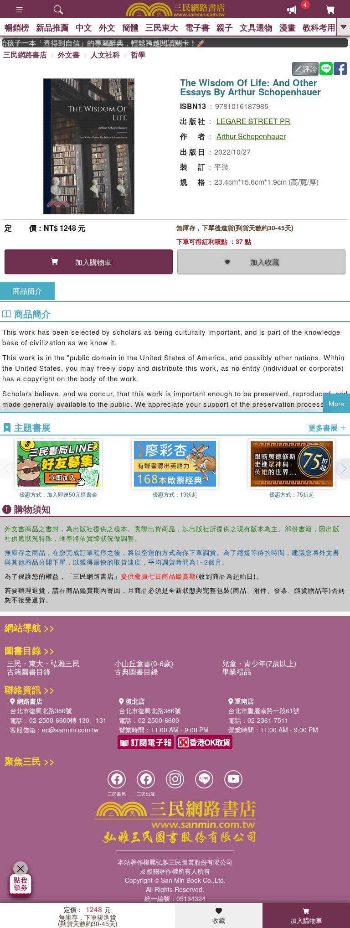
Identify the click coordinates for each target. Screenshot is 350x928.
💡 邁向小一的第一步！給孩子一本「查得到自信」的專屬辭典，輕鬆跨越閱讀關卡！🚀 (97, 42)
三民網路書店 (25, 54)
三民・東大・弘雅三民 (43, 663)
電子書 (197, 27)
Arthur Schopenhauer (251, 136)
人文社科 (105, 54)
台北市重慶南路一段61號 (263, 710)
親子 (224, 27)
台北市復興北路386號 (41, 710)
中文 (84, 27)
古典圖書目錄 (136, 671)
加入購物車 (306, 920)
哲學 (138, 54)
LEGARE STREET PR (253, 121)
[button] (343, 469)
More (336, 403)
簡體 (130, 27)
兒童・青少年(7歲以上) (259, 663)
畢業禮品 (236, 671)
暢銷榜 (17, 27)
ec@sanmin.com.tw (70, 729)
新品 (52, 27)
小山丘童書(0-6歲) (143, 663)
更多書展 (324, 427)
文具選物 (256, 27)
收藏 (218, 920)
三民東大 (161, 27)
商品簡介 (27, 290)
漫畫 (287, 27)
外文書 (69, 54)
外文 (107, 27)
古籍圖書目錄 (29, 671)
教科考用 (319, 27)
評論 (310, 68)
